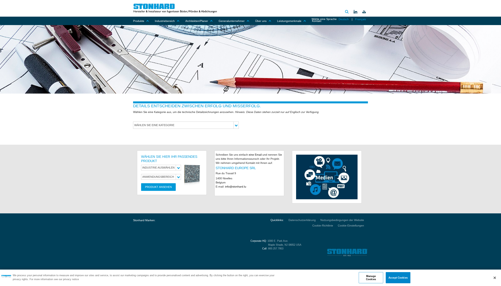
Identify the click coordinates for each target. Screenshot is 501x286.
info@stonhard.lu (235, 186)
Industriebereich (165, 21)
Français (360, 19)
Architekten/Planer (196, 21)
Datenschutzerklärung (302, 220)
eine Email (255, 154)
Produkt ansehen (158, 187)
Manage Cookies (371, 278)
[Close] (494, 277)
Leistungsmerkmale (289, 21)
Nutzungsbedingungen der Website (342, 220)
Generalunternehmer (232, 21)
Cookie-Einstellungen (351, 225)
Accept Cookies (398, 277)
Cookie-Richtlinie (322, 225)
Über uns (261, 21)
